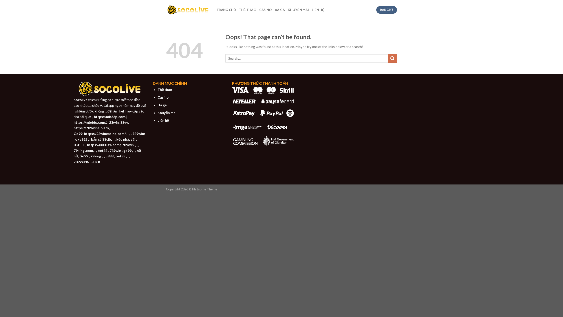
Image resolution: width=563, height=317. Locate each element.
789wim (138, 133)
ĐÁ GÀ (280, 10)
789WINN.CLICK (87, 162)
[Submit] (392, 58)
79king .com (83, 150)
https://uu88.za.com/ (104, 145)
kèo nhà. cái (125, 139)
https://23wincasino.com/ (105, 133)
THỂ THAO (247, 10)
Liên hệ (163, 120)
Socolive (81, 100)
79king (95, 156)
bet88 (102, 150)
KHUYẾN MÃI (298, 10)
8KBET (79, 145)
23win (114, 122)
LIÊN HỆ (318, 10)
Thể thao (164, 89)
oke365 (81, 139)
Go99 (78, 133)
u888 (109, 156)
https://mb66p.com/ (110, 116)
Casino (163, 97)
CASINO (265, 10)
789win (128, 145)
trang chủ (226, 10)
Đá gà (162, 105)
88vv (124, 122)
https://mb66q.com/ (90, 122)
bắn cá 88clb (101, 139)
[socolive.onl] (188, 9)
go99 (127, 150)
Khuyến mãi (166, 113)
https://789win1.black (91, 128)
